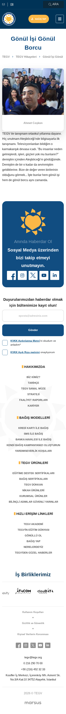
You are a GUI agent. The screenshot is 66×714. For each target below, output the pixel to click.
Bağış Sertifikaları (33, 478)
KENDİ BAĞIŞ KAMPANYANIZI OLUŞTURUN (33, 445)
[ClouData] (35, 591)
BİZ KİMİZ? (33, 377)
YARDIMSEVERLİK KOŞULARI (33, 450)
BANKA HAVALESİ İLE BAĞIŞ (33, 439)
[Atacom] (12, 591)
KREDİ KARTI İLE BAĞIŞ (33, 428)
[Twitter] (33, 645)
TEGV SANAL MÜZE (33, 388)
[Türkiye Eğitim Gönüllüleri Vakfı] (8, 19)
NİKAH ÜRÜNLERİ (33, 490)
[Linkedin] (47, 645)
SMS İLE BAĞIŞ (33, 433)
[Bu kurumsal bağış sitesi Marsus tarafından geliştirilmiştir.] (33, 703)
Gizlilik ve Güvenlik (33, 623)
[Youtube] (40, 645)
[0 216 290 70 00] (12, 4)
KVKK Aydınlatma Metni (25, 340)
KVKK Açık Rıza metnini (25, 352)
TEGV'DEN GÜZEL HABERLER (33, 552)
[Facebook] (18, 645)
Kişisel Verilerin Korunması (33, 634)
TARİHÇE (33, 382)
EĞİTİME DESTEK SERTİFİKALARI (33, 473)
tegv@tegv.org (33, 657)
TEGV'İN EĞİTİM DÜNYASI (33, 529)
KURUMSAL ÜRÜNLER (33, 496)
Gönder (33, 330)
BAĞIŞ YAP (33, 541)
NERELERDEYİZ (33, 546)
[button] (11, 275)
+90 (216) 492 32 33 (33, 669)
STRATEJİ (33, 394)
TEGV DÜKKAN (33, 484)
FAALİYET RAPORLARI (33, 399)
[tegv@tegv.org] (5, 4)
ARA (55, 4)
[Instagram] (25, 645)
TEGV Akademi (33, 524)
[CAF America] (57, 593)
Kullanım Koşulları (33, 612)
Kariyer (33, 405)
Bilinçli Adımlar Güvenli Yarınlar (33, 501)
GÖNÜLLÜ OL (33, 535)
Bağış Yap (40, 19)
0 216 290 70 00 (33, 663)
